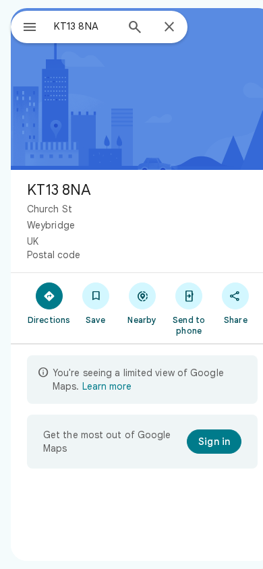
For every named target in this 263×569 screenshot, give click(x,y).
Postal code (53, 255)
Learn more (107, 386)
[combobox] (85, 26)
